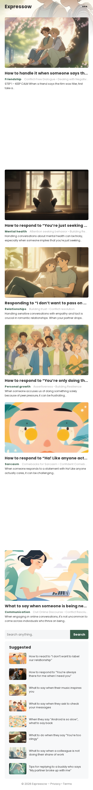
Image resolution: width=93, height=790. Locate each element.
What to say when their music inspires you (55, 690)
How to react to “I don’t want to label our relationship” (54, 658)
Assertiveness (43, 386)
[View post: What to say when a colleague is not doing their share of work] (17, 753)
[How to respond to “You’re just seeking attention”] (46, 195)
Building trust (38, 309)
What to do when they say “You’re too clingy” (55, 737)
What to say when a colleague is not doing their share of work (54, 753)
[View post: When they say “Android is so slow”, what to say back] (17, 721)
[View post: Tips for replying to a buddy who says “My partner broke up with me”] (17, 769)
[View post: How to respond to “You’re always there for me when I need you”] (17, 674)
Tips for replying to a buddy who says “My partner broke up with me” (55, 768)
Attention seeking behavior (48, 231)
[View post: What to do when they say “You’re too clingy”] (17, 737)
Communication (17, 612)
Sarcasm (12, 464)
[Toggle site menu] (85, 6)
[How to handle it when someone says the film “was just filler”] (46, 42)
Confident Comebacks (76, 464)
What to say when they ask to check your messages (54, 705)
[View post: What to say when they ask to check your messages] (17, 706)
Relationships (15, 309)
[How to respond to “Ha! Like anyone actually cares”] (46, 427)
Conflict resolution (62, 309)
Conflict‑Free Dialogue (39, 79)
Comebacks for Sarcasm (39, 464)
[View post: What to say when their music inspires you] (17, 690)
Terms (67, 784)
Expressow (18, 6)
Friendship (13, 79)
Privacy (55, 784)
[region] (46, 129)
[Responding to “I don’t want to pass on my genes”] (46, 272)
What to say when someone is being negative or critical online (46, 606)
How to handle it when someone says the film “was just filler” (46, 73)
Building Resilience (68, 386)
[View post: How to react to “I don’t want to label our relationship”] (17, 658)
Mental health (16, 231)
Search (79, 634)
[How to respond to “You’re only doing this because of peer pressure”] (46, 350)
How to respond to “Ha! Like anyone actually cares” (46, 458)
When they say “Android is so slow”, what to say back (53, 721)
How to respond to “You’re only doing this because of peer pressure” (46, 380)
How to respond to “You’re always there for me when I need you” (52, 674)
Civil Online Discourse (48, 612)
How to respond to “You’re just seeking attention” (46, 225)
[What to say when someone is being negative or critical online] (46, 575)
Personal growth (17, 386)
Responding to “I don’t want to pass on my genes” (46, 303)
